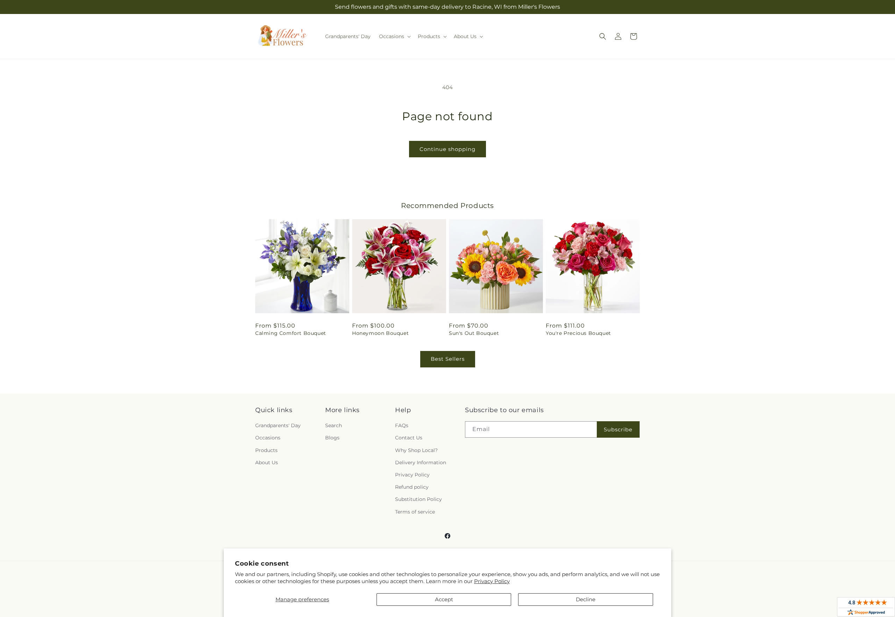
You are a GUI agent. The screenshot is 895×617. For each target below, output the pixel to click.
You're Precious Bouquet (578, 333)
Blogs (332, 438)
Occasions (267, 438)
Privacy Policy (492, 581)
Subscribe (618, 429)
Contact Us (408, 438)
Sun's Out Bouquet (474, 333)
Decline (585, 599)
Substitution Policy (418, 499)
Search (333, 425)
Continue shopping (447, 149)
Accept (444, 599)
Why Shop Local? (416, 450)
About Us (266, 462)
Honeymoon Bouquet (380, 333)
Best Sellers (448, 359)
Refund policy (412, 487)
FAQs (401, 425)
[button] (394, 36)
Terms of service (415, 512)
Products (266, 450)
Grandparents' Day (278, 425)
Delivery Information (420, 462)
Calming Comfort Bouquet (290, 333)
